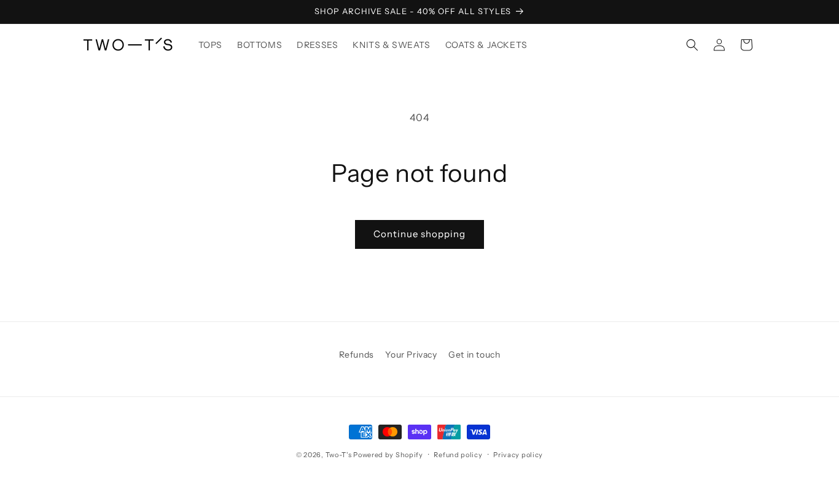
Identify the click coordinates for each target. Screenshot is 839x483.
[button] (692, 44)
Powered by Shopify (388, 454)
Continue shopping (419, 234)
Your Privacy (411, 354)
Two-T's (340, 454)
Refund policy (458, 454)
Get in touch (474, 354)
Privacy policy (518, 454)
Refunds (356, 354)
